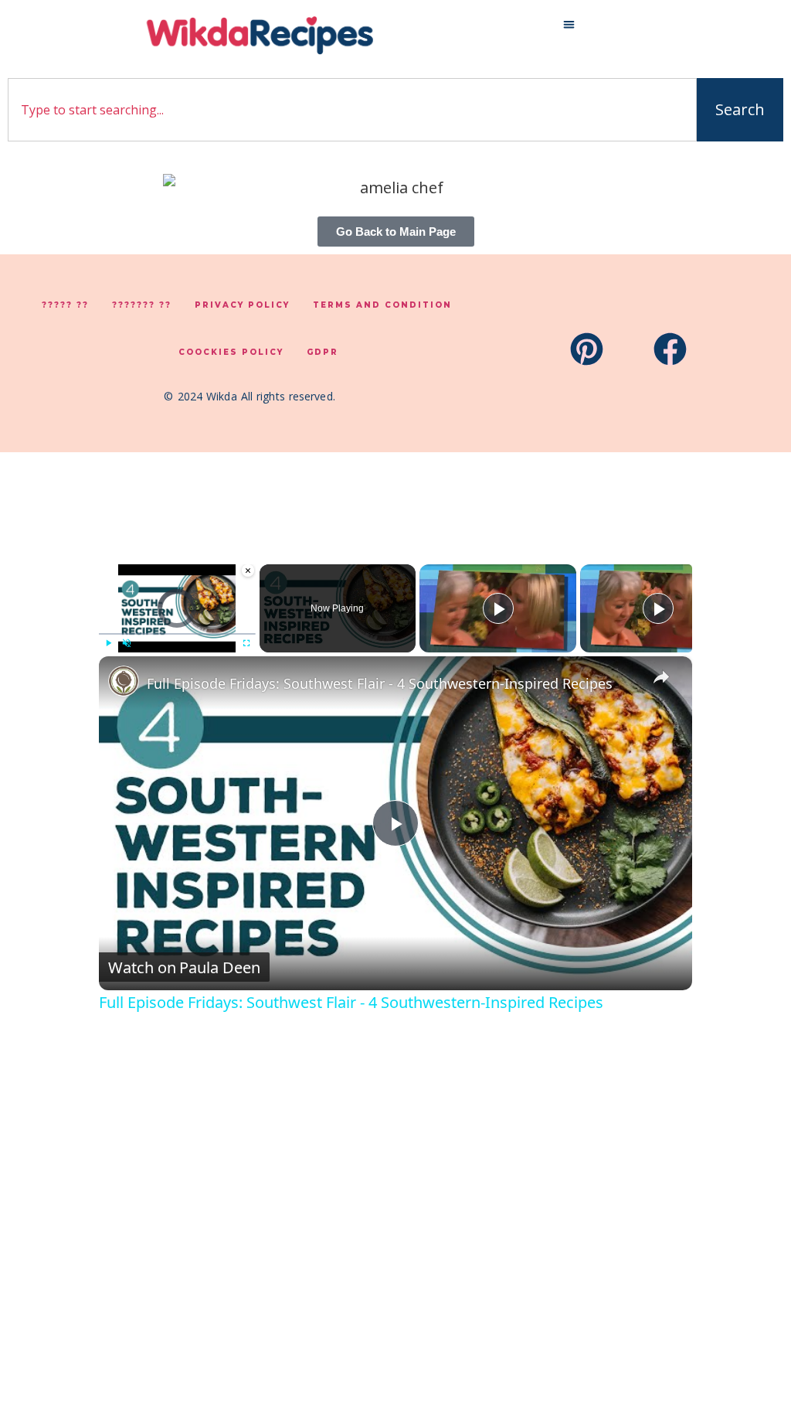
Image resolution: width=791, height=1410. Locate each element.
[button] (569, 24)
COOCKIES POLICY (230, 352)
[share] (661, 676)
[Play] (108, 643)
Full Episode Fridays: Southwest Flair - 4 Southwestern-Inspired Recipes (380, 683)
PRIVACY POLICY (242, 305)
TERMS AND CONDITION (382, 305)
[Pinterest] (586, 349)
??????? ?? (141, 305)
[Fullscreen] (246, 643)
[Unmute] (126, 643)
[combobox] (352, 109)
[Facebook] (670, 349)
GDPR (322, 352)
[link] (123, 681)
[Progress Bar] (177, 634)
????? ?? (65, 305)
